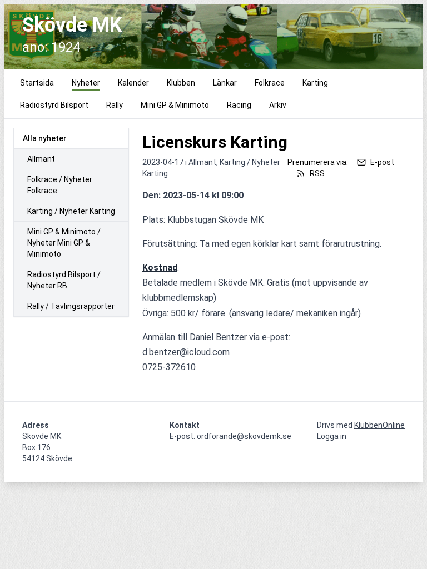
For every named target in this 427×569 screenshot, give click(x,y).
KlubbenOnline (379, 425)
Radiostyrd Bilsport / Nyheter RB (64, 280)
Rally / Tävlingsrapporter (71, 306)
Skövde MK (72, 25)
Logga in (331, 436)
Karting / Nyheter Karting (71, 211)
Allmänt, (204, 162)
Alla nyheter (45, 138)
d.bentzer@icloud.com (186, 352)
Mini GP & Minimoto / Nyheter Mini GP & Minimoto (64, 242)
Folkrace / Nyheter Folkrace (59, 185)
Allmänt (41, 158)
